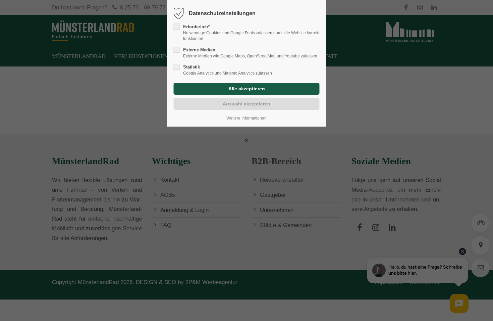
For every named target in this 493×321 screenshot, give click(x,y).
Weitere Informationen (246, 118)
